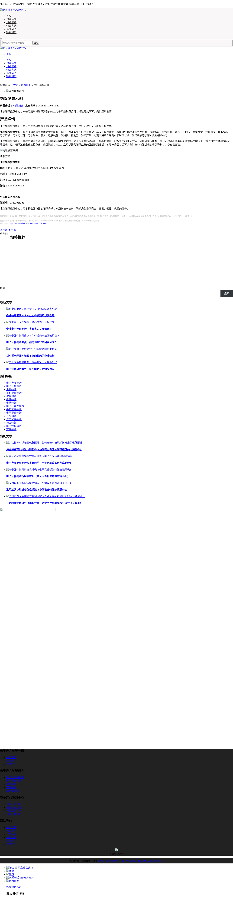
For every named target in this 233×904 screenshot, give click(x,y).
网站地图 (131, 860)
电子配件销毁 (14, 412)
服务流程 (11, 22)
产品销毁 (11, 416)
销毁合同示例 (17, 252)
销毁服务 (26, 85)
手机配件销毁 (14, 392)
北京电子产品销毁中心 (111, 860)
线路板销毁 (12, 790)
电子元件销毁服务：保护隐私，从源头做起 (30, 369)
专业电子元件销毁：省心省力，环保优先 (29, 328)
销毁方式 (11, 25)
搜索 (2, 288)
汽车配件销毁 (14, 419)
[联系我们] (10, 871)
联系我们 (11, 32)
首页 (8, 15)
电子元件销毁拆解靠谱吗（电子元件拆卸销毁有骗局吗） (38, 476)
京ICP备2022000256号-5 (151, 860)
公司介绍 (11, 827)
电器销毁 (11, 402)
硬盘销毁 (11, 396)
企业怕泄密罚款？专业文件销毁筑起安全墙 (30, 315)
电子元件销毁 (14, 386)
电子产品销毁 (14, 382)
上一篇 (4, 229)
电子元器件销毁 (15, 406)
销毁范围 (11, 19)
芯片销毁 (11, 429)
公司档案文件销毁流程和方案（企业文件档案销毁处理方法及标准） (44, 503)
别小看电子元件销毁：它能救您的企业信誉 (30, 355)
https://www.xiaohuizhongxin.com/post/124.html (28, 223)
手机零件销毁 (14, 409)
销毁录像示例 (17, 281)
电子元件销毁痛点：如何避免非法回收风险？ (31, 342)
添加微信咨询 (14, 886)
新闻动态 (11, 29)
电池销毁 (11, 399)
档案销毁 (11, 422)
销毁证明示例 (17, 266)
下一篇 (12, 229)
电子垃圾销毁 (14, 426)
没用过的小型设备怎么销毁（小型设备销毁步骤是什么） (38, 489)
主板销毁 (11, 389)
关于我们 (11, 757)
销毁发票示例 (14, 810)
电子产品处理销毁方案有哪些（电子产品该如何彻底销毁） (39, 462)
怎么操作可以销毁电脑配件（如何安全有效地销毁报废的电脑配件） (44, 449)
